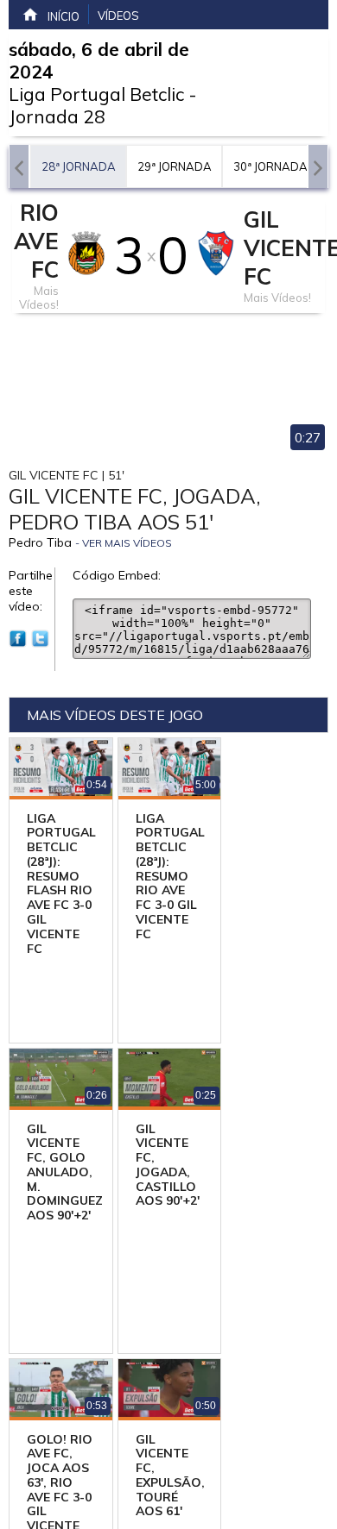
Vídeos (118, 15)
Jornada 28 (57, 116)
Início (63, 16)
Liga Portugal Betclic (96, 94)
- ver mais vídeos (123, 542)
